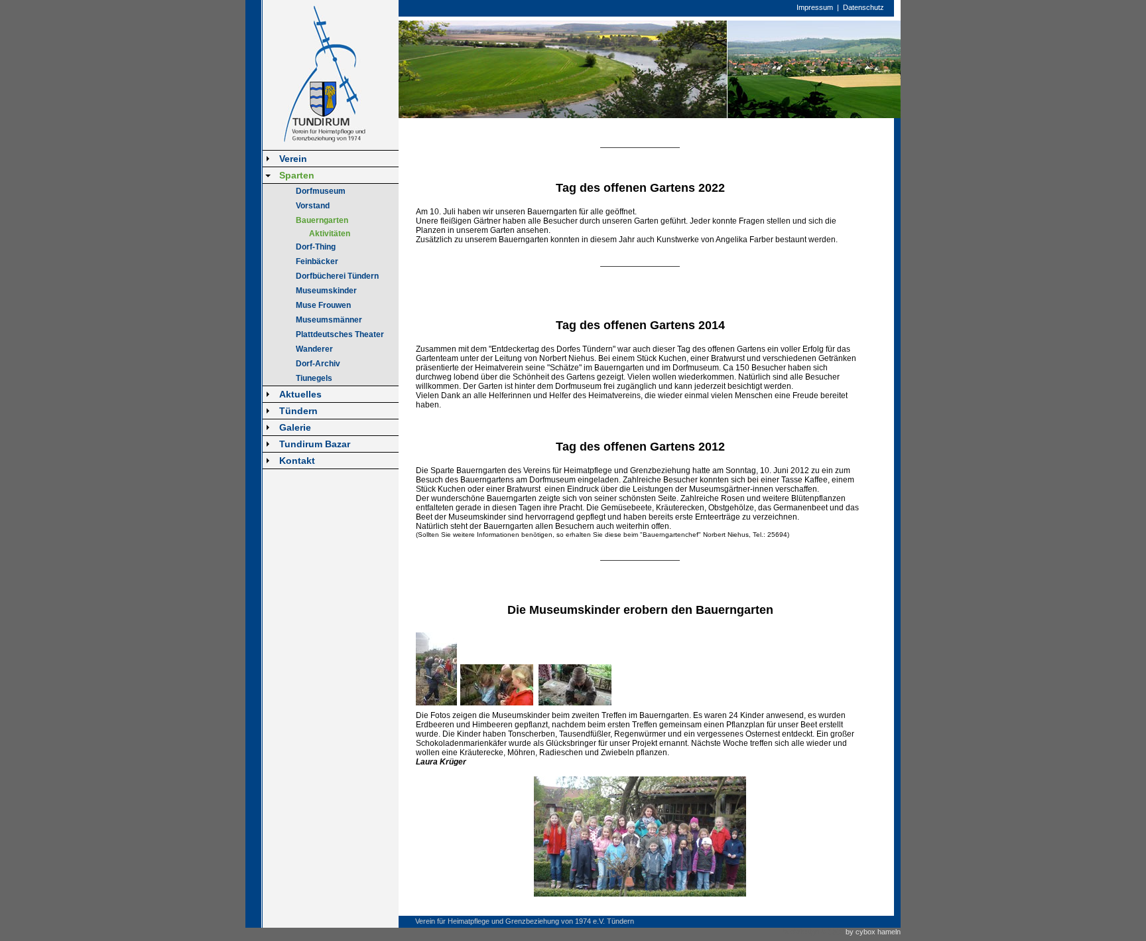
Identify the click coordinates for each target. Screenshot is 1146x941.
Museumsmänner (329, 320)
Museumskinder (326, 290)
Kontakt (297, 460)
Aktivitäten (329, 233)
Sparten (296, 175)
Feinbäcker (317, 261)
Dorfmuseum (321, 191)
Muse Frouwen (323, 305)
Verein (293, 158)
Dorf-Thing (316, 247)
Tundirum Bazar (314, 444)
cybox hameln (878, 932)
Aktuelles (300, 394)
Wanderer (314, 349)
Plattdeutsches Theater (340, 334)
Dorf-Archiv (318, 363)
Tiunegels (314, 378)
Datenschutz (863, 7)
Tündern (298, 410)
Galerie (295, 427)
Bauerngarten (322, 220)
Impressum (814, 7)
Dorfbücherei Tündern (337, 276)
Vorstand (313, 205)
